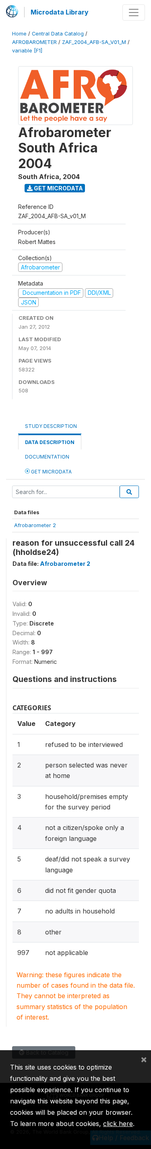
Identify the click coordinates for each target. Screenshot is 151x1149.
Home (19, 34)
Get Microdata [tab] (51, 472)
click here (118, 1124)
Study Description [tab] (51, 426)
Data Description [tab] (49, 442)
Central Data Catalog (58, 34)
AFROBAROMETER (34, 42)
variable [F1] (27, 51)
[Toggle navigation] (133, 12)
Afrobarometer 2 (35, 525)
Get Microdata (58, 188)
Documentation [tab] (47, 457)
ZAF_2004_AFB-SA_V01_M (94, 42)
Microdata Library (60, 12)
